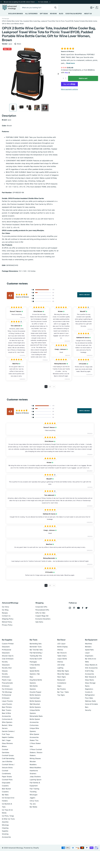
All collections (15, 14)
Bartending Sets (36, 644)
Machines (88, 644)
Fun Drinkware (7, 689)
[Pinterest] (74, 608)
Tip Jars (33, 804)
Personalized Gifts (42, 610)
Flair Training (34, 789)
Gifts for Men (40, 613)
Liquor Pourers (7, 701)
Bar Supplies (7, 640)
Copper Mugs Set (41, 616)
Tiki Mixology (7, 692)
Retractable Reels (36, 716)
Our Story (5, 607)
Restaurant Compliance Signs (61, 683)
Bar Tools (33, 640)
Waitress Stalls (90, 701)
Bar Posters (61, 689)
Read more (70, 63)
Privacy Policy (7, 625)
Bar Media (33, 807)
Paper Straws (7, 777)
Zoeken (55, 7)
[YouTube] (78, 608)
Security (88, 710)
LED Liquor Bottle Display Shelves (62, 647)
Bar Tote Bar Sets (36, 650)
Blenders (88, 647)
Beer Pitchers (7, 707)
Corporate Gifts (41, 607)
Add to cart (83, 78)
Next (50, 2)
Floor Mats (89, 698)
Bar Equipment (91, 640)
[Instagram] (70, 608)
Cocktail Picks (7, 780)
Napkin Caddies (8, 737)
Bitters (4, 746)
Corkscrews (34, 725)
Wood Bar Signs (63, 674)
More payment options (69, 89)
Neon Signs (61, 677)
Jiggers (32, 798)
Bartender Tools (36, 647)
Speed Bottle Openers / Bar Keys (35, 674)
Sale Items (39, 622)
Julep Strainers (35, 777)
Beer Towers (6, 710)
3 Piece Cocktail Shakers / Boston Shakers (36, 752)
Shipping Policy (7, 619)
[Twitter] (86, 608)
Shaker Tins (34, 740)
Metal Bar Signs (63, 671)
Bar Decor (61, 640)
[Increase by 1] (66, 76)
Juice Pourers (7, 704)
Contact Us (6, 616)
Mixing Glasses (35, 758)
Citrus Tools (34, 801)
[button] (1, 2)
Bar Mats (5, 795)
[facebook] (82, 608)
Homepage (5, 18)
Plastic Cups (6, 680)
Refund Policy (7, 622)
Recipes (5, 613)
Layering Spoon (35, 780)
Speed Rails (89, 650)
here (36, 2)
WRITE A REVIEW (84, 294)
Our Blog (5, 610)
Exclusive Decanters (42, 619)
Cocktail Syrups (8, 755)
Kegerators (89, 689)
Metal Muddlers (35, 768)
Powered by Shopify (31, 848)
